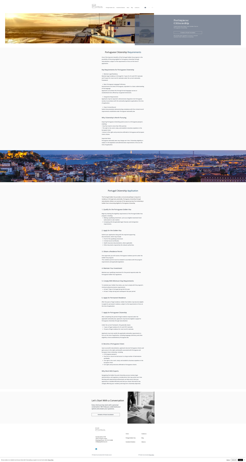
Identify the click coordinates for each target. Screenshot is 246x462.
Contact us (144, 433)
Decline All (234, 460)
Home (127, 433)
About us (144, 441)
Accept (240, 460)
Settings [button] (228, 460)
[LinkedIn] (96, 449)
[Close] (244, 460)
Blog (143, 438)
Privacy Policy (50, 460)
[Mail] (145, 7)
